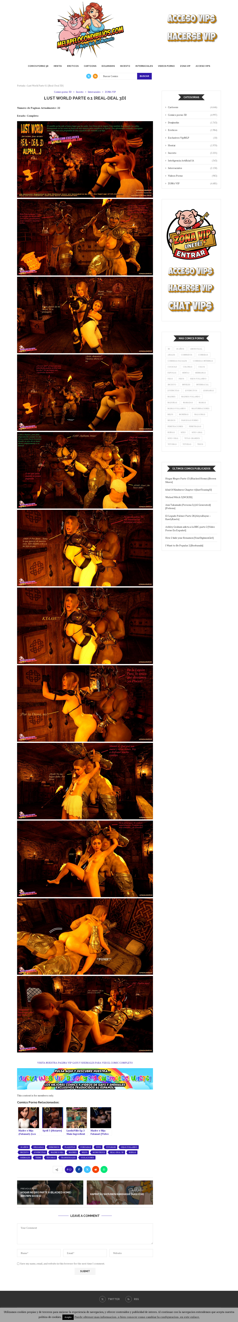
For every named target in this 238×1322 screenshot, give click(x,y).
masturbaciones (200, 408)
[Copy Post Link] (112, 1169)
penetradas (195, 426)
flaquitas (70, 1147)
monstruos (99, 1152)
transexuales (68, 1157)
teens (38, 1157)
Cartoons (90, 66)
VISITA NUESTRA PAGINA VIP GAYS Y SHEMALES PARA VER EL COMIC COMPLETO (85, 1062)
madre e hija (57, 1152)
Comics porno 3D (38, 66)
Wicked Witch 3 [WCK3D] (178, 497)
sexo (183, 432)
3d (169, 349)
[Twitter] (88, 76)
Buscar (144, 76)
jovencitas (40, 1152)
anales (171, 355)
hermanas (200, 373)
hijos (181, 378)
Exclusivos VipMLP (192, 137)
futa (98, 1147)
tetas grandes (192, 438)
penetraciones (175, 426)
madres (73, 1152)
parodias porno (189, 420)
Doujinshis (108, 66)
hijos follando (198, 378)
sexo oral (173, 438)
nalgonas (199, 414)
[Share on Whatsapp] (104, 1169)
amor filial (196, 349)
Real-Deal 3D (117, 1152)
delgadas (39, 1147)
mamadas (188, 402)
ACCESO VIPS (203, 66)
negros (171, 420)
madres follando (190, 396)
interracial (202, 384)
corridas (203, 355)
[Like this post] (70, 1169)
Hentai (58, 66)
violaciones (87, 1157)
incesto (24, 1152)
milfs (84, 1152)
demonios (54, 1147)
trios (200, 444)
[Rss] (95, 76)
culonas (187, 367)
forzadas (85, 1147)
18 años (24, 1147)
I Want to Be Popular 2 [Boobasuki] (184, 545)
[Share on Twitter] (87, 1169)
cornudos (186, 355)
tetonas (51, 1157)
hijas (170, 378)
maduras (172, 402)
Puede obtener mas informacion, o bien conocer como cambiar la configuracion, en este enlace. (137, 1317)
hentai (185, 373)
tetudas (187, 444)
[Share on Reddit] (95, 1169)
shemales (25, 1157)
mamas (202, 402)
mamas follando (177, 408)
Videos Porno (166, 66)
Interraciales (144, 66)
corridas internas (203, 361)
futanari (111, 1147)
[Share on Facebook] (78, 1169)
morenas (184, 414)
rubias (132, 1152)
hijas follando (129, 1147)
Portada (21, 85)
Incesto (125, 66)
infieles (186, 384)
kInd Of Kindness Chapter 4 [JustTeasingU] (188, 489)
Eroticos (73, 66)
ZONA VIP (185, 66)
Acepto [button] (68, 1317)
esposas (172, 373)
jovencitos (191, 390)
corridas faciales (177, 361)
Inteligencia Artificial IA (192, 160)
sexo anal (197, 432)
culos (201, 367)
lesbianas (208, 390)
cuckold (172, 367)
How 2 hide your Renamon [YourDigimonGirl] (189, 537)
